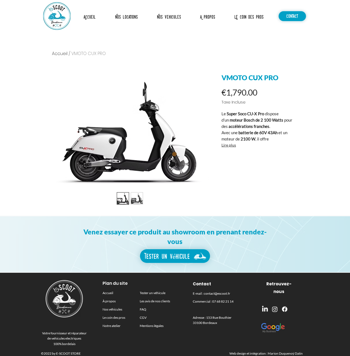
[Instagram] (274, 309)
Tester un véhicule (152, 293)
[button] (168, 17)
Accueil (60, 53)
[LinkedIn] (265, 309)
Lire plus (228, 145)
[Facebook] (284, 309)
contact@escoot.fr (217, 293)
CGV (143, 317)
